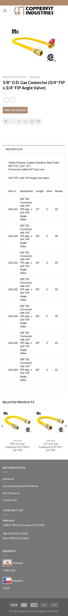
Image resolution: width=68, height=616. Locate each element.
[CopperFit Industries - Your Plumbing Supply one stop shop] (34, 10)
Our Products (11, 493)
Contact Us (10, 500)
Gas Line (34, 77)
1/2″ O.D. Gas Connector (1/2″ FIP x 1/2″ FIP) (50, 447)
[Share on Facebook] (13, 121)
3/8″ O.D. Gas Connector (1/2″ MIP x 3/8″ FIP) (17, 447)
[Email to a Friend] (26, 121)
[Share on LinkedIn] (39, 121)
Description (14, 149)
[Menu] (5, 10)
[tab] (34, 149)
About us (8, 478)
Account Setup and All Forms (20, 486)
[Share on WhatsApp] (6, 121)
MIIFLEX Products (14, 77)
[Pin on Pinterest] (32, 121)
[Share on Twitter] (19, 121)
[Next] (65, 433)
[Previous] (2, 433)
